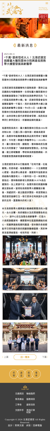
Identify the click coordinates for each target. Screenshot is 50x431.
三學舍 (18, 405)
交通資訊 (19, 394)
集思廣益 (19, 399)
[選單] (47, 3)
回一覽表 (25, 357)
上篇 (6, 357)
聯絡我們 (30, 394)
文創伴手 (19, 410)
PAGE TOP (25, 388)
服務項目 (30, 399)
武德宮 (12, 8)
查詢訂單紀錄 (30, 411)
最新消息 (30, 405)
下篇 (44, 357)
